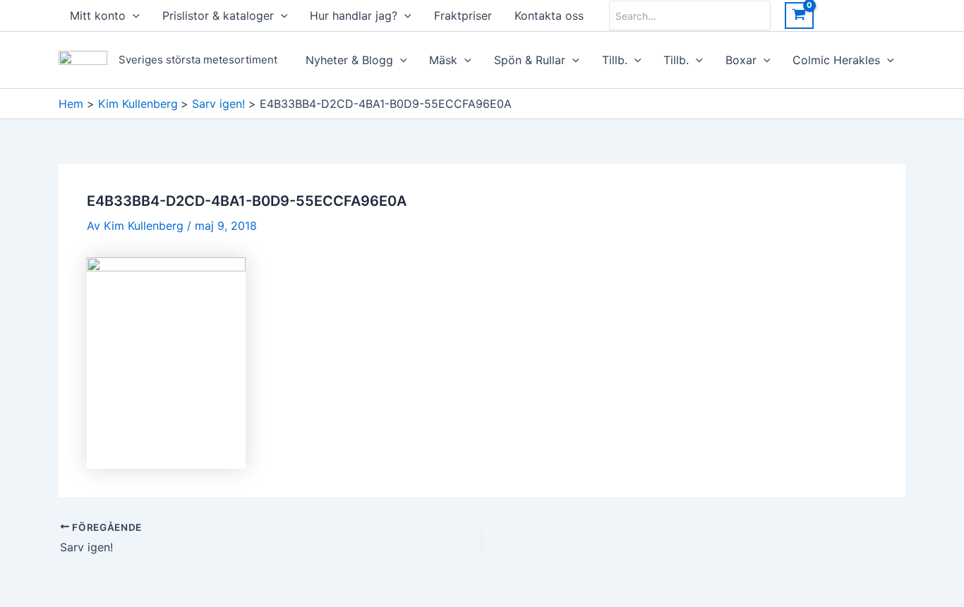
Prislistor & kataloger (218, 15)
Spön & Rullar (529, 60)
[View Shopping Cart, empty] (799, 15)
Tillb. (614, 60)
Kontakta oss (549, 15)
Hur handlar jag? (353, 15)
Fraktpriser (463, 15)
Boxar (741, 60)
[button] (133, 15)
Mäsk (443, 60)
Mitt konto (98, 15)
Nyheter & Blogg (349, 60)
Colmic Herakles (836, 60)
